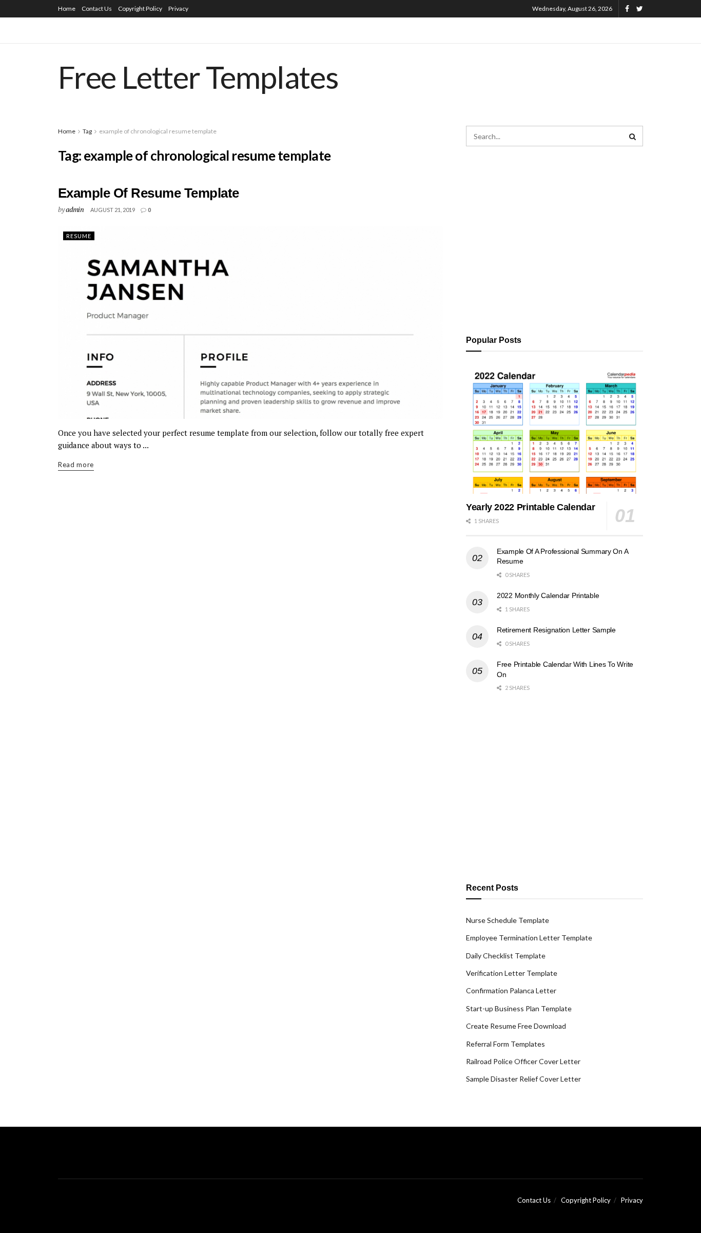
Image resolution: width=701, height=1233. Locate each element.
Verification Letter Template (511, 973)
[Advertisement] (554, 239)
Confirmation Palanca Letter (511, 990)
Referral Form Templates (505, 1043)
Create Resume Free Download (516, 1026)
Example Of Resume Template (148, 193)
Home (66, 8)
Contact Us (97, 8)
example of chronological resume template (158, 131)
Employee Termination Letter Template (529, 937)
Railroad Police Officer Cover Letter (523, 1061)
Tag (87, 131)
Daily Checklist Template (506, 955)
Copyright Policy (140, 8)
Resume (78, 236)
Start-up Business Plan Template (519, 1008)
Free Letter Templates (198, 77)
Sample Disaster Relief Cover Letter (523, 1078)
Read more (76, 464)
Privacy (178, 8)
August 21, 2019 (112, 209)
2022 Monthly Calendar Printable (548, 595)
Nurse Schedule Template (507, 920)
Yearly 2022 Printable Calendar (530, 507)
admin (75, 209)
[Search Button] (632, 136)
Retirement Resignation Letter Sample (556, 630)
